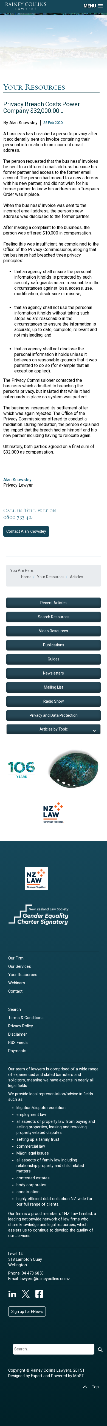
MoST (78, 1376)
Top (95, 1387)
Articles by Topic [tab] (54, 729)
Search (14, 1009)
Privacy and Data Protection (54, 715)
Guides (54, 659)
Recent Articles (53, 603)
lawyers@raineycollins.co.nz (45, 1278)
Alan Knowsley (17, 479)
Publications (53, 645)
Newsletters (53, 673)
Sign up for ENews (27, 1311)
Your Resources (22, 974)
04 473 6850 (33, 1273)
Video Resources (53, 631)
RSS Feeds (18, 1042)
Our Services (19, 966)
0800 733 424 (18, 517)
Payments (17, 1051)
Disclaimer (17, 1034)
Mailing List (53, 687)
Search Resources (53, 617)
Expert (37, 1376)
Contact (26, 531)
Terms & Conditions (26, 1017)
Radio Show (53, 701)
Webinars (16, 983)
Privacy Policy (20, 1026)
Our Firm (16, 958)
